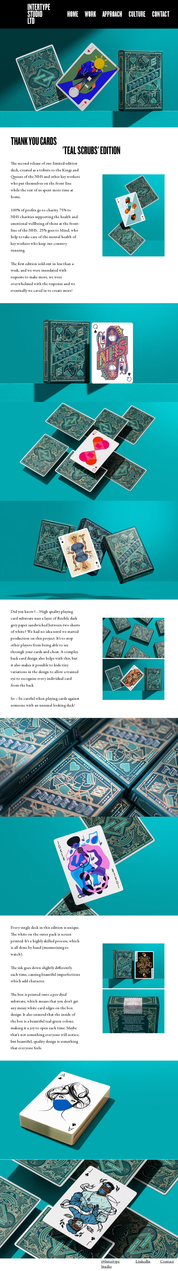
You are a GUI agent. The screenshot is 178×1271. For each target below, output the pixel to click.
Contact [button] (167, 1262)
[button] (160, 14)
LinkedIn (143, 1262)
